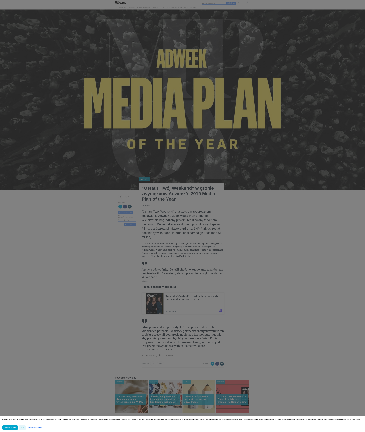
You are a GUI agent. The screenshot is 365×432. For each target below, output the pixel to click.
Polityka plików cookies (35, 427)
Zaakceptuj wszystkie (10, 427)
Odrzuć (22, 427)
